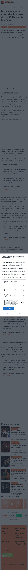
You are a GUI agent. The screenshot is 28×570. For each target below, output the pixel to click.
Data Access (14, 313)
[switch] (22, 285)
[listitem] (14, 282)
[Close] (25, 256)
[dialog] (14, 285)
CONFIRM (8, 308)
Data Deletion (6, 313)
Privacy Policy (22, 313)
